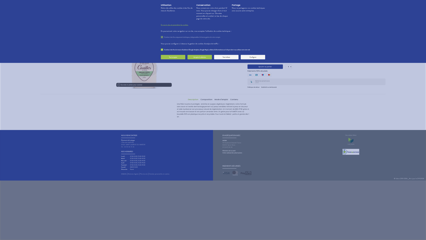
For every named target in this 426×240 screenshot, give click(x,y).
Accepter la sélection (199, 57)
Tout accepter (173, 57)
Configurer (253, 57)
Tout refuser (226, 57)
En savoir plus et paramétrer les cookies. (174, 25)
